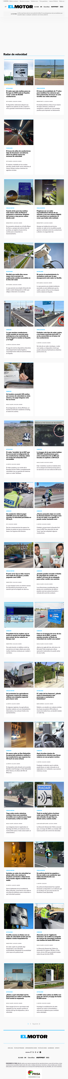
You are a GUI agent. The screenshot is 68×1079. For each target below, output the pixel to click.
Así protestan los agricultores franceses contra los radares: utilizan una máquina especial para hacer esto (17, 696)
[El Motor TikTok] (37, 1052)
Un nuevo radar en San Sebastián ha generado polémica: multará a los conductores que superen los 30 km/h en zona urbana (18, 756)
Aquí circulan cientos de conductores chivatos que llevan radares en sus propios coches (49, 755)
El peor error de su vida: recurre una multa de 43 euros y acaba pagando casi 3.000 (18, 575)
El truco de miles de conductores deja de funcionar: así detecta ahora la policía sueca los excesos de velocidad (18, 153)
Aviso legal (10, 1048)
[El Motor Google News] (40, 1052)
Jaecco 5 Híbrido (53, 1)
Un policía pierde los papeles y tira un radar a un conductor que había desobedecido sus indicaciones (49, 875)
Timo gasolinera (43, 1)
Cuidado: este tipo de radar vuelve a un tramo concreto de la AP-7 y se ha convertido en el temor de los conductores (49, 335)
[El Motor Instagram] (35, 1052)
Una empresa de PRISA (34, 1072)
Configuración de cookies (31, 1048)
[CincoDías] (47, 7)
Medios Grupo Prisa (34, 1077)
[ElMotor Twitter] (33, 1052)
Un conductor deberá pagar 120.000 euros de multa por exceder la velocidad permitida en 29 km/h (18, 516)
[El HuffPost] (54, 7)
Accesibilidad (51, 1048)
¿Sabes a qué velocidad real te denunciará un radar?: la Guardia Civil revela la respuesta (18, 996)
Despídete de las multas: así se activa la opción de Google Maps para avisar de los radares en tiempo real (18, 636)
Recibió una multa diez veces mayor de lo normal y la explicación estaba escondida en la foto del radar (18, 277)
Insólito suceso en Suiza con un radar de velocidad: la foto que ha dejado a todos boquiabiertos (18, 936)
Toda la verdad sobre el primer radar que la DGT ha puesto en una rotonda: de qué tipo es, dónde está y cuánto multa (48, 816)
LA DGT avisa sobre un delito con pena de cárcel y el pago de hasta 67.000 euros (49, 996)
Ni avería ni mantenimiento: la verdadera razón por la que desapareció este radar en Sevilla (49, 276)
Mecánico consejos (25, 1)
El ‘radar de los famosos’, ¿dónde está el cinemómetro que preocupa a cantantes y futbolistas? (49, 696)
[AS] (41, 7)
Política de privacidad (19, 1048)
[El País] (36, 7)
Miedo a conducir (13, 1)
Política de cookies (42, 1048)
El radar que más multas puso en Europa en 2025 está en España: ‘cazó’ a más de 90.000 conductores (18, 93)
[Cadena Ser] (61, 7)
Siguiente (35, 1024)
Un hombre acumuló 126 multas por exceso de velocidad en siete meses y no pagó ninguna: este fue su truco (18, 396)
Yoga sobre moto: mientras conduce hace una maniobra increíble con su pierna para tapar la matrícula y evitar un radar (18, 816)
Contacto (57, 1048)
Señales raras (34, 1)
